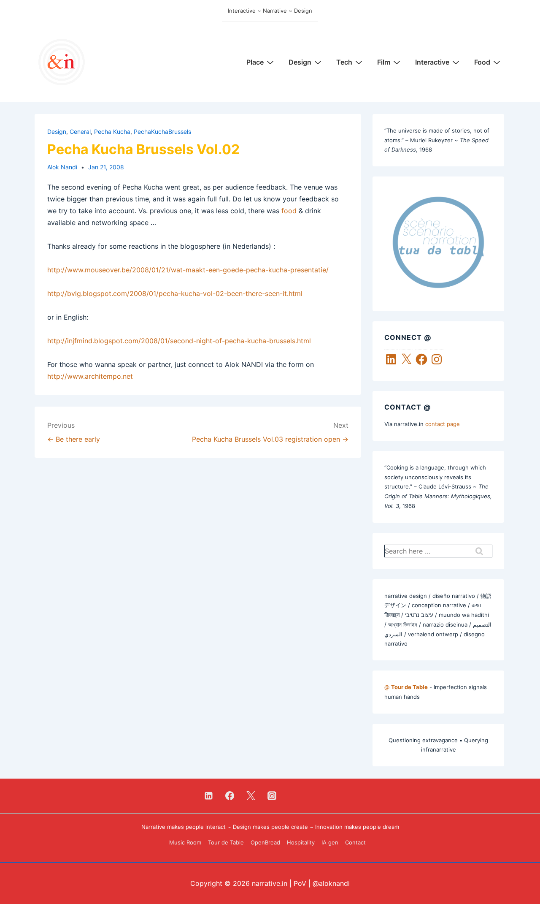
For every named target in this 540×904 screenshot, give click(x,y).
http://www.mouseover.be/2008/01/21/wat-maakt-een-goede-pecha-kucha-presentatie (186, 270)
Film (383, 62)
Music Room (185, 842)
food (289, 210)
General (80, 131)
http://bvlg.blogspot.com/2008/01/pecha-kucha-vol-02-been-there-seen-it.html (174, 293)
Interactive (432, 62)
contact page (442, 424)
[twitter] (251, 796)
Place (255, 62)
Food (482, 62)
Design (300, 62)
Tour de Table (226, 842)
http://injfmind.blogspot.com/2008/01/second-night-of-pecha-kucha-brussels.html (179, 341)
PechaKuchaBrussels (162, 131)
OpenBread (265, 842)
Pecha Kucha (112, 131)
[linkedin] (209, 796)
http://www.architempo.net (90, 376)
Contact (355, 842)
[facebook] (230, 796)
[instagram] (272, 796)
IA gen (329, 842)
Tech (344, 62)
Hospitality (301, 842)
